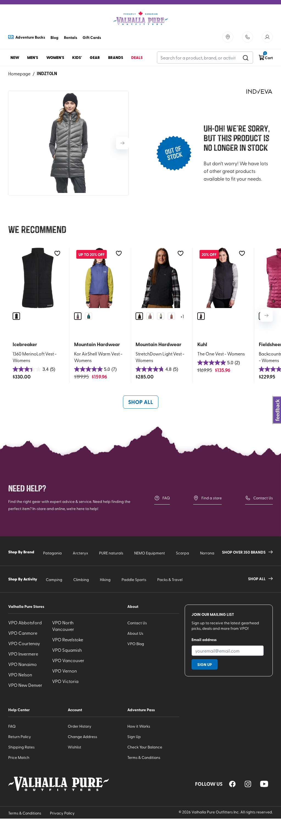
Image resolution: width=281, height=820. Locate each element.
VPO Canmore (22, 633)
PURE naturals (111, 553)
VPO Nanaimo (22, 664)
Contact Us (263, 497)
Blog (54, 37)
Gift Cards (92, 37)
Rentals (70, 37)
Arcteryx (80, 553)
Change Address (82, 736)
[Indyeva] (259, 91)
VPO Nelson (20, 674)
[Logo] (140, 18)
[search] (245, 57)
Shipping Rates (21, 747)
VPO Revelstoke (67, 639)
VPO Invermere (23, 654)
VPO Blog (135, 643)
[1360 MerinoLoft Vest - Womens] (38, 278)
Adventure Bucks (30, 37)
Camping (54, 579)
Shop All (140, 402)
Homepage (19, 73)
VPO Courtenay (24, 643)
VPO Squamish (67, 650)
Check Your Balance (144, 747)
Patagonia (52, 553)
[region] (232, 784)
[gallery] (68, 143)
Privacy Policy (62, 813)
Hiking (105, 579)
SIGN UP (204, 664)
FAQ (166, 497)
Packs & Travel (169, 579)
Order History (79, 726)
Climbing (81, 579)
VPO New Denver (25, 685)
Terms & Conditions (143, 757)
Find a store (211, 497)
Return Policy (19, 736)
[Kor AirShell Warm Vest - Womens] (99, 278)
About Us (135, 633)
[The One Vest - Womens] (222, 278)
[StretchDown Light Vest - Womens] (161, 278)
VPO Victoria (65, 681)
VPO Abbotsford (25, 622)
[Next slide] (122, 143)
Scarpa (182, 553)
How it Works (138, 726)
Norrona (207, 553)
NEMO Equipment (149, 553)
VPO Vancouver (68, 660)
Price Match (18, 757)
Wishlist (74, 747)
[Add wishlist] (57, 253)
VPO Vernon (64, 671)
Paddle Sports (134, 579)
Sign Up (134, 736)
